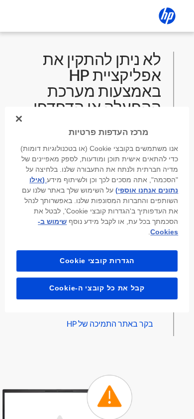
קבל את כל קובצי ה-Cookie (97, 288)
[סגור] (19, 119)
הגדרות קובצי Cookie (97, 261)
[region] (97, 209)
